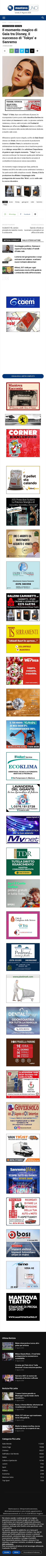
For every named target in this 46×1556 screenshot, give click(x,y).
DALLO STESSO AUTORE (31, 240)
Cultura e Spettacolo (14, 22)
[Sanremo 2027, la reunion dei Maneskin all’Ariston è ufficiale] (7, 1379)
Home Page (18, 26)
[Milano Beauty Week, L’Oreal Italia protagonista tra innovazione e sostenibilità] (7, 1357)
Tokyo (5, 204)
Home (4, 22)
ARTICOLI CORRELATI (12, 240)
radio (32, 202)
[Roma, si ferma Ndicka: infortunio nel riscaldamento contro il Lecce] (7, 1407)
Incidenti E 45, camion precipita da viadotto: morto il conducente (12, 230)
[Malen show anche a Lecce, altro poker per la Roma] (7, 1346)
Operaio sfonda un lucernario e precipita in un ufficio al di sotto (34, 230)
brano (11, 202)
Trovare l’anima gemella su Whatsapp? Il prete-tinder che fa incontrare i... (27, 1396)
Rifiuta (16, 1552)
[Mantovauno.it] (23, 8)
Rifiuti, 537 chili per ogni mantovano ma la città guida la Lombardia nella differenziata (28, 270)
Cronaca (5, 262)
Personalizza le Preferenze (32, 1552)
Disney (17, 202)
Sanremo (39, 202)
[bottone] (23, 376)
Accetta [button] (6, 1552)
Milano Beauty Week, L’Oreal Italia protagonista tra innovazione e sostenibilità (27, 1356)
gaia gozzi (25, 202)
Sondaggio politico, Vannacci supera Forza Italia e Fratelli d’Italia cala (27, 248)
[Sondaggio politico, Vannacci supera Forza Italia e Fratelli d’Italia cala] (8, 249)
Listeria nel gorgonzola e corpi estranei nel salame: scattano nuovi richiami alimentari (28, 259)
